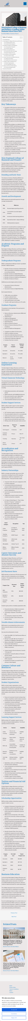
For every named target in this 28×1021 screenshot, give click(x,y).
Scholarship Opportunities (10, 67)
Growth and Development (10, 43)
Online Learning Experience (9, 49)
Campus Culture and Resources (9, 61)
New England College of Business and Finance (12, 41)
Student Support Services (10, 52)
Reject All (14, 1017)
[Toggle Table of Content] (20, 37)
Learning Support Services (10, 64)
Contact (11, 992)
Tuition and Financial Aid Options (10, 65)
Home (10, 985)
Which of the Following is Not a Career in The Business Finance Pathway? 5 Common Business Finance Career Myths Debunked (14, 966)
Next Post (14, 916)
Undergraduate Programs (10, 46)
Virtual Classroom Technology (11, 51)
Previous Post (14, 912)
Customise (14, 1013)
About (10, 990)
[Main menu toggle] (25, 3)
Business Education (7, 68)
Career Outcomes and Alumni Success (11, 57)
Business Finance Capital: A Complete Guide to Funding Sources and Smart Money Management (12, 942)
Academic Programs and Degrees (10, 45)
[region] (14, 1008)
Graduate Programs (9, 48)
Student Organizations (9, 62)
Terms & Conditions (14, 989)
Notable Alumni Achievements (11, 59)
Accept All (14, 1009)
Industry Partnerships (9, 55)
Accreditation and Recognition (9, 54)
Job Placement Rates (9, 58)
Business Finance (15, 33)
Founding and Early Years (10, 42)
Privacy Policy (12, 987)
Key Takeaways (6, 39)
